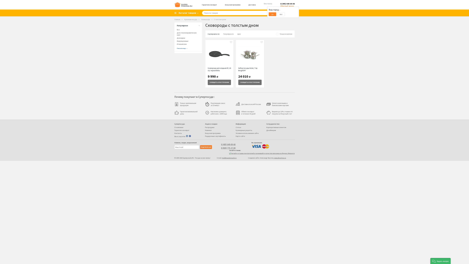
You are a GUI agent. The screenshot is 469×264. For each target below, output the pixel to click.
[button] (440, 261)
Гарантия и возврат (209, 5)
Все (178, 30)
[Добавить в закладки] (231, 42)
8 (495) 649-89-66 (287, 3)
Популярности (228, 34)
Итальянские (182, 44)
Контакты (178, 133)
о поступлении (219, 82)
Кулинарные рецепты (244, 130)
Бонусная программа (232, 5)
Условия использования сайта (247, 133)
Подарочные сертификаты (215, 136)
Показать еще (181, 48)
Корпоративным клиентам (276, 127)
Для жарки (181, 38)
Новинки (208, 130)
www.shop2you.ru (280, 158)
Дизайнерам (271, 130)
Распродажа (209, 127)
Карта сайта (240, 136)
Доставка (252, 5)
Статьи (238, 127)
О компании (178, 127)
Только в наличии (286, 34)
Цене (239, 34)
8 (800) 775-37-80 (228, 148)
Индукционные (182, 41)
